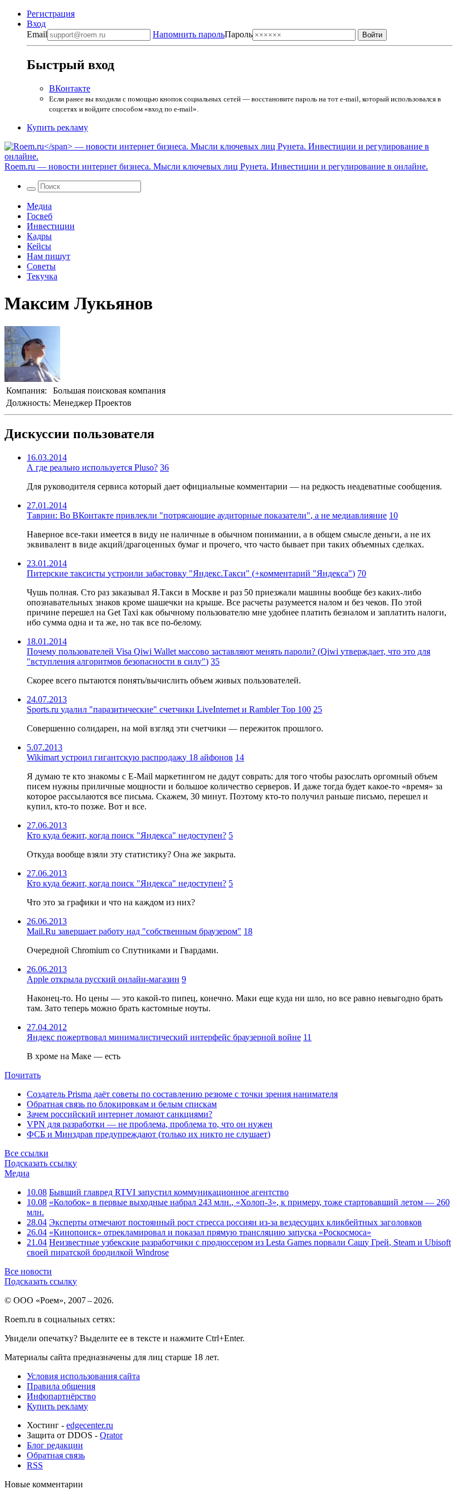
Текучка (42, 276)
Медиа (39, 206)
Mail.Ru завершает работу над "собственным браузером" (134, 931)
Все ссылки (26, 1153)
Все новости (28, 1271)
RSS (35, 1465)
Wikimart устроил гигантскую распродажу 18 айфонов (130, 757)
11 (307, 1037)
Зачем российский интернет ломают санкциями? (119, 1114)
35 (215, 661)
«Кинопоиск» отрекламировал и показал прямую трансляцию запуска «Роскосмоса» (210, 1232)
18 (248, 931)
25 (317, 709)
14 (239, 757)
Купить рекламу (57, 127)
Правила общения (61, 1386)
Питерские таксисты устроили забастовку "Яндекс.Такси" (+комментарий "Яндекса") (191, 573)
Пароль (202, 34)
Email (37, 34)
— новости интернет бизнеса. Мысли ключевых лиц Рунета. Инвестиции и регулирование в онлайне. (216, 166)
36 (164, 467)
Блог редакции (55, 1445)
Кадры (39, 236)
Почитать (22, 1075)
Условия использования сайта (83, 1376)
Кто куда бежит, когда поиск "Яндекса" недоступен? (126, 835)
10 (393, 515)
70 (361, 573)
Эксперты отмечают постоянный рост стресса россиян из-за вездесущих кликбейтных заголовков (235, 1222)
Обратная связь (56, 1455)
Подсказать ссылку (40, 1163)
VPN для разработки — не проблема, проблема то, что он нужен (150, 1124)
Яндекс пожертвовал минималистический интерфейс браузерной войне (164, 1037)
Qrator (111, 1435)
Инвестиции (51, 226)
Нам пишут (48, 256)
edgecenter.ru (89, 1425)
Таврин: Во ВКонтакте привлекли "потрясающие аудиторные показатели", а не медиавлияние (207, 515)
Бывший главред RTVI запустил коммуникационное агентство (169, 1192)
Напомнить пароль (189, 34)
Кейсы (39, 246)
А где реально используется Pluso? (92, 467)
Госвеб (39, 216)
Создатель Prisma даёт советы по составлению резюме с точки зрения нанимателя (182, 1094)
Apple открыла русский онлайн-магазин (103, 979)
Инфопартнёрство (61, 1396)
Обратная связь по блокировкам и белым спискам (122, 1104)
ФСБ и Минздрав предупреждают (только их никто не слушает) (148, 1134)
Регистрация (51, 13)
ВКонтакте (69, 88)
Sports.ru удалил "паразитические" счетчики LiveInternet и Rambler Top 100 (169, 709)
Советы (41, 266)
